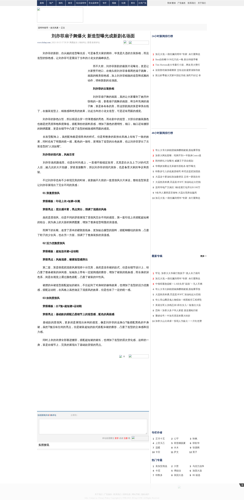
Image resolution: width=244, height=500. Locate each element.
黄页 (133, 3)
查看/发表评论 (93, 42)
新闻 (42, 3)
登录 (117, 438)
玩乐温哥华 (81, 3)
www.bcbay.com (43, 42)
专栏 (105, 3)
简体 (169, 3)
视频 (114, 3)
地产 (51, 3)
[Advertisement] (179, 44)
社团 (123, 3)
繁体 (174, 3)
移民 (61, 3)
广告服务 (182, 3)
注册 (126, 438)
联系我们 (192, 3)
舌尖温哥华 (94, 3)
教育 (70, 3)
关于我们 (202, 3)
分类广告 (142, 3)
